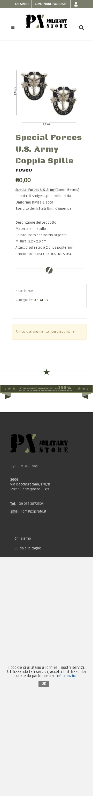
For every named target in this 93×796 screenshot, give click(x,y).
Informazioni (67, 675)
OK (44, 683)
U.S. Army (41, 300)
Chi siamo (22, 4)
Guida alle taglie (27, 548)
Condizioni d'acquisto (51, 4)
